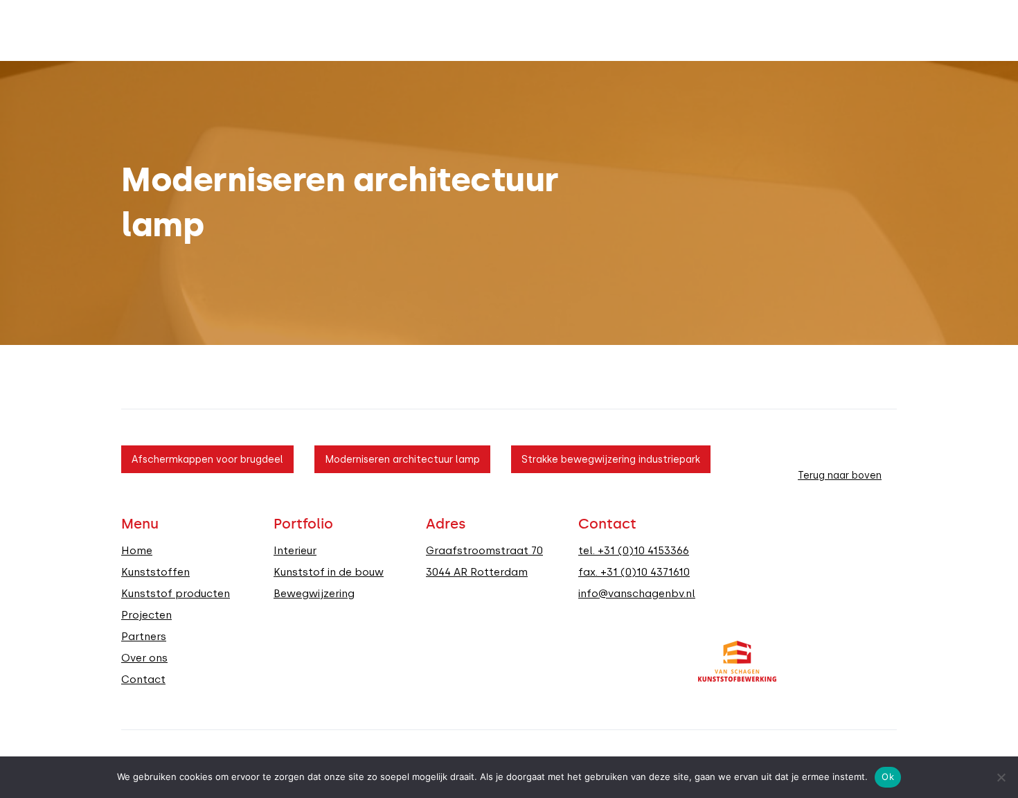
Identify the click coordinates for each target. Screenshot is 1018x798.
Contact (143, 679)
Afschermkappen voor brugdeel (207, 459)
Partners (143, 636)
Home (136, 550)
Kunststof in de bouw (329, 572)
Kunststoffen (155, 572)
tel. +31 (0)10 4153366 (633, 550)
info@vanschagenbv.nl (636, 593)
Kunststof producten (175, 593)
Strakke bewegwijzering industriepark (610, 459)
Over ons (144, 658)
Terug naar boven (840, 475)
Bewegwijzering (314, 593)
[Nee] (1001, 777)
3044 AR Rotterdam (477, 572)
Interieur (295, 550)
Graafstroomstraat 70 (484, 550)
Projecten (146, 615)
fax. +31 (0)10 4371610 (634, 572)
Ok (888, 776)
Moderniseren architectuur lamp (402, 459)
